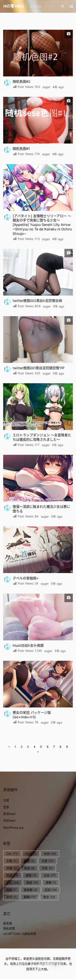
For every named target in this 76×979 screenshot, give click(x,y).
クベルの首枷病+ (26, 578)
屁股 (29, 868)
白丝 (50, 875)
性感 (12, 875)
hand (31, 853)
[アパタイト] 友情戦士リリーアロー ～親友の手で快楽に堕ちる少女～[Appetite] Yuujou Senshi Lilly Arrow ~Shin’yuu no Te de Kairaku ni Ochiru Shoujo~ (42, 225)
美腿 (32, 882)
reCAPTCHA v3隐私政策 (19, 933)
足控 (51, 890)
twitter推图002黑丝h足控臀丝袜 (37, 301)
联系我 (7, 923)
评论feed (9, 820)
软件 (11, 897)
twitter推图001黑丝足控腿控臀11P (38, 368)
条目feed (9, 814)
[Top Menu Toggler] (71, 6)
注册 (6, 800)
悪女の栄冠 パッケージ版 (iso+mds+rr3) (32, 714)
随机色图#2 (21, 81)
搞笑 (31, 875)
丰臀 (11, 861)
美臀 (51, 882)
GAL (12, 853)
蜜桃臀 (30, 890)
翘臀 (11, 890)
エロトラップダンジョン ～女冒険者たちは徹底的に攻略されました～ (42, 437)
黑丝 (49, 897)
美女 (12, 882)
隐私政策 (9, 928)
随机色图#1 (21, 148)
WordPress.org (13, 827)
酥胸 (30, 897)
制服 (29, 861)
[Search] (62, 6)
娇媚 (11, 868)
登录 (6, 807)
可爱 (48, 861)
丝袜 (50, 853)
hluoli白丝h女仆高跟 (28, 645)
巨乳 (47, 868)
